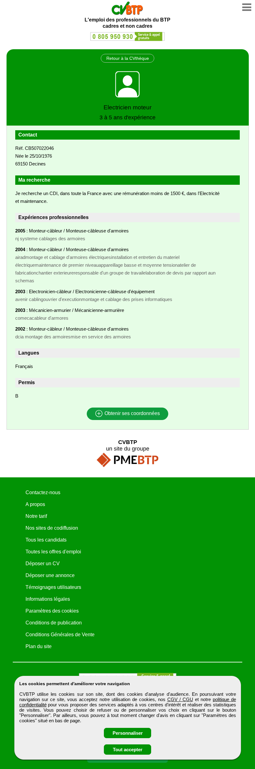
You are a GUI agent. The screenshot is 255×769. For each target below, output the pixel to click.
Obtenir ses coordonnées (131, 413)
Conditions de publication (54, 622)
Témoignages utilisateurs (53, 587)
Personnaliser (128, 733)
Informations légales (48, 599)
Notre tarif (36, 516)
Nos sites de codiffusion (52, 528)
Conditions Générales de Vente (60, 634)
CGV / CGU (180, 699)
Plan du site (39, 646)
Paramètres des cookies (52, 611)
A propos (35, 504)
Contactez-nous (43, 492)
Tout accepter (127, 749)
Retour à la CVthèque (127, 58)
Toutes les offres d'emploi (53, 551)
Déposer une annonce (50, 575)
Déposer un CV (43, 563)
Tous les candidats (46, 539)
